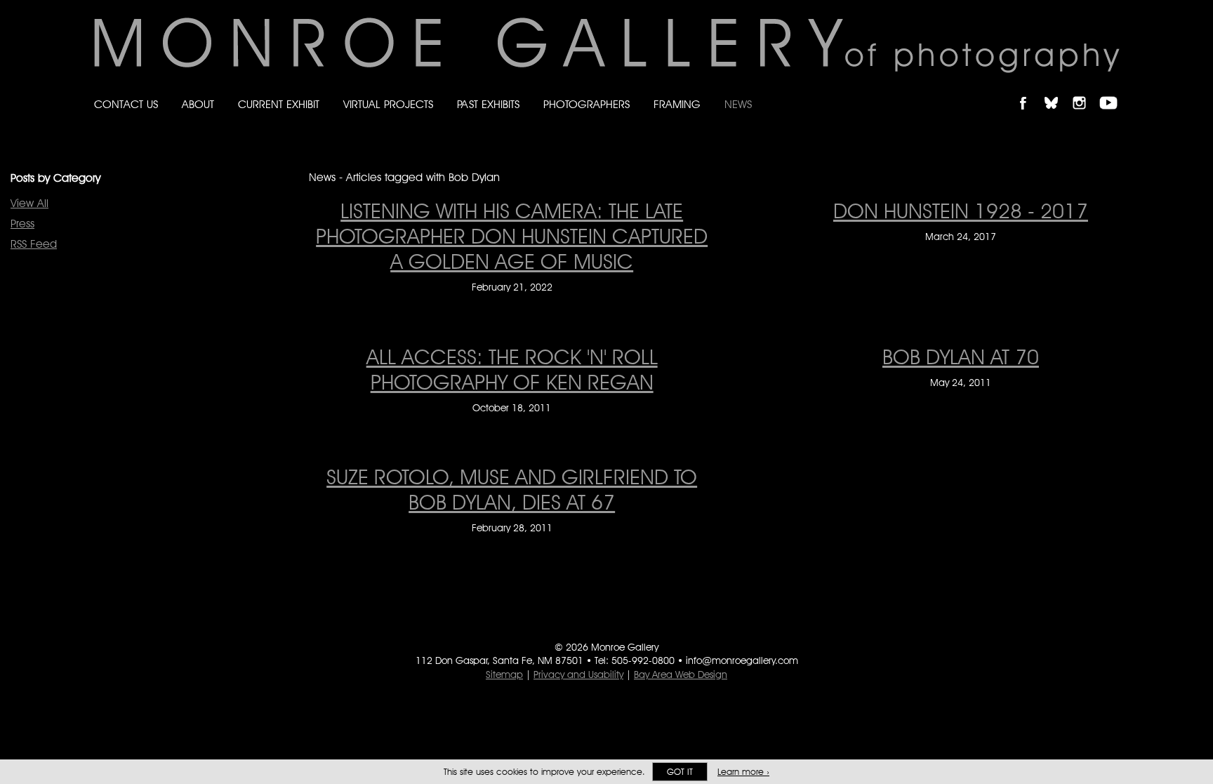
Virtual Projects (388, 104)
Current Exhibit (278, 104)
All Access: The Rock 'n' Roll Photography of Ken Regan (512, 369)
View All (29, 203)
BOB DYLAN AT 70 (960, 356)
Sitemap (504, 674)
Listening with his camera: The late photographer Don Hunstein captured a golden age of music (512, 236)
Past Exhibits (488, 104)
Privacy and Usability (578, 674)
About (198, 104)
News (738, 104)
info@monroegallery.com (742, 660)
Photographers (586, 104)
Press (22, 223)
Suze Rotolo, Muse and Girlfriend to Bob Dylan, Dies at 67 (511, 489)
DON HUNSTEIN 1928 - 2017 (960, 210)
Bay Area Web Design (680, 674)
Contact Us (126, 104)
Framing (677, 104)
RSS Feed (34, 244)
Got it (680, 771)
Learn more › (743, 771)
